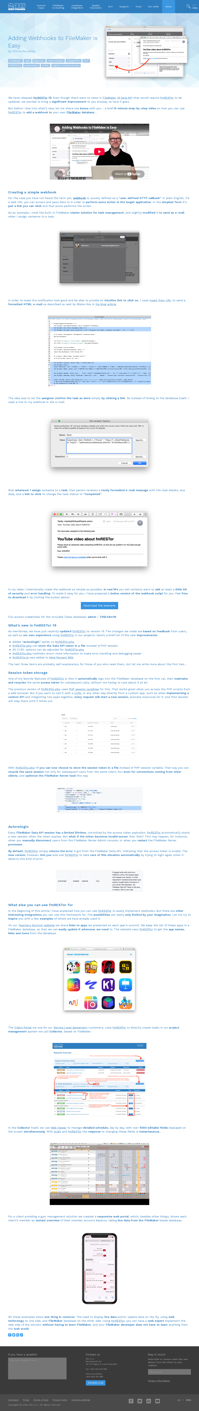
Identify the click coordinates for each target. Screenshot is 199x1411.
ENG (195, 8)
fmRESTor (15, 65)
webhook (79, 198)
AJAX (57, 1131)
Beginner (38, 60)
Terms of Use (40, 1400)
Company (13, 1400)
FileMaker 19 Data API (117, 97)
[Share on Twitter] (13, 1334)
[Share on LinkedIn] (17, 1334)
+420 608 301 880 (94, 1377)
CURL (78, 693)
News (169, 6)
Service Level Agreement (71, 1027)
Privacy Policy (60, 1400)
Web (27, 60)
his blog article (106, 304)
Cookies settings (81, 1400)
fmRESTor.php (64, 641)
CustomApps (41, 6)
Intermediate (55, 60)
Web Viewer (59, 1127)
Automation (32, 65)
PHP (86, 60)
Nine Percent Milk (61, 657)
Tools (138, 6)
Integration (73, 60)
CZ (194, 5)
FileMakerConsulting (58, 6)
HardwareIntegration (77, 6)
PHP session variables (84, 689)
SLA (110, 6)
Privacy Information (159, 1380)
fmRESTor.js (20, 657)
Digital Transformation (66, 65)
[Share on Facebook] (9, 1334)
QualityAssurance (96, 6)
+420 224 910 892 (98, 1369)
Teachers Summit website (37, 925)
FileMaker (15, 60)
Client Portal (23, 1027)
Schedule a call (95, 1383)
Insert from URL (160, 300)
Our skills (153, 6)
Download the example (99, 605)
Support (124, 6)
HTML (45, 65)
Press (26, 1400)
